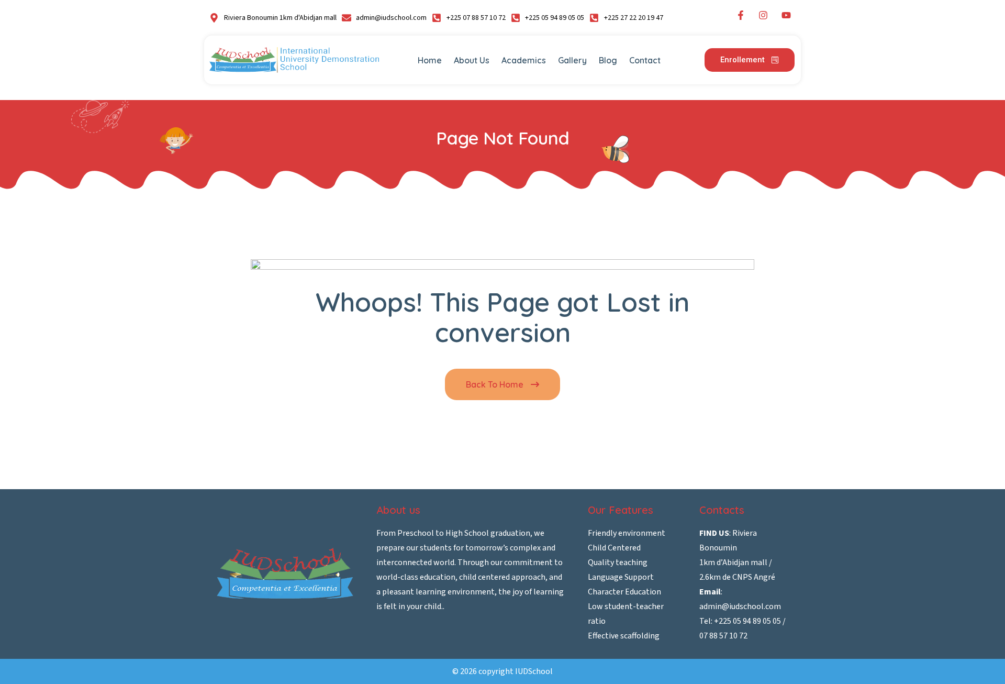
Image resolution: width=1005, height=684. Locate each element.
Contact (645, 60)
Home (430, 60)
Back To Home (496, 384)
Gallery (572, 60)
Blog (608, 60)
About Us (471, 60)
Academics (523, 60)
